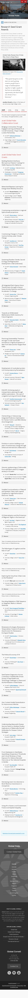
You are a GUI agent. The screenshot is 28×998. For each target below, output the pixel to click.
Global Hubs (14, 846)
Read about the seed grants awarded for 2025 (13, 833)
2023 (23, 110)
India (14, 879)
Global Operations (14, 934)
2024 (16, 110)
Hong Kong (14, 876)
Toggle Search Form (22, 1)
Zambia (14, 895)
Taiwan (14, 888)
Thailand (14, 890)
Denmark (14, 869)
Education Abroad (13, 939)
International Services (13, 941)
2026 (3, 110)
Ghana (14, 874)
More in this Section (10, 22)
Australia (14, 867)
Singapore (14, 886)
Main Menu (25, 1)
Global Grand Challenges (14, 932)
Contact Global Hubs (14, 851)
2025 (9, 110)
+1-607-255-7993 (14, 960)
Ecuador (14, 872)
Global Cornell (5, 2)
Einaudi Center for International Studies (13, 937)
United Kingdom (14, 893)
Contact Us (14, 966)
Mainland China (14, 881)
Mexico (14, 883)
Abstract (6, 147)
